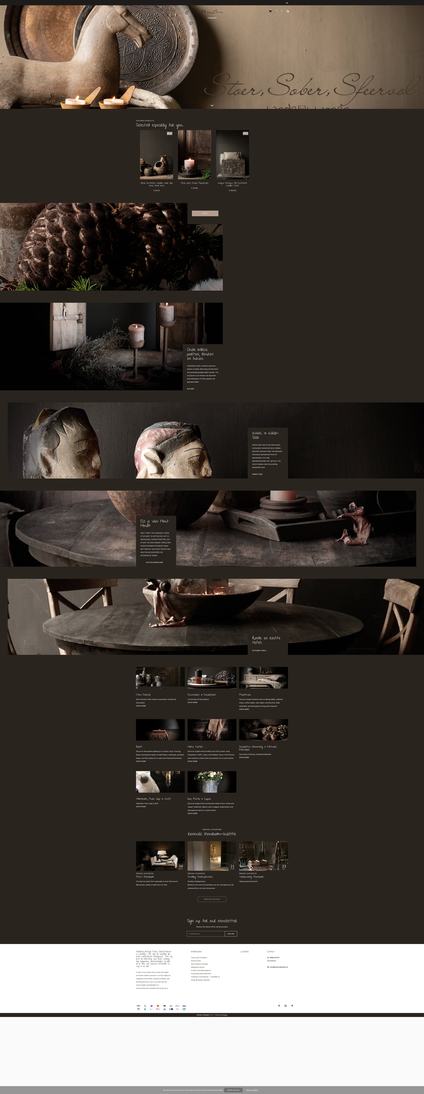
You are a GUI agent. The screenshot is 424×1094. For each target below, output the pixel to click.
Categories (212, 18)
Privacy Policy (196, 961)
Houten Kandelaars (154, 562)
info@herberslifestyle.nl (279, 967)
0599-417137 (274, 958)
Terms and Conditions (199, 958)
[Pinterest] (292, 1005)
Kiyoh (225, 1015)
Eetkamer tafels (259, 651)
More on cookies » (252, 1090)
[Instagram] (286, 1005)
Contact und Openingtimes (201, 970)
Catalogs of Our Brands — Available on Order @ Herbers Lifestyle (205, 978)
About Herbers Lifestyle (199, 964)
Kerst (205, 213)
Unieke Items (257, 474)
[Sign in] (276, 10)
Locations (244, 952)
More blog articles (212, 899)
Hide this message (233, 1090)
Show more (141, 706)
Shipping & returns (197, 967)
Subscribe (230, 934)
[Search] (282, 10)
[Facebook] (279, 1005)
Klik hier (190, 389)
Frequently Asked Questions (201, 974)
